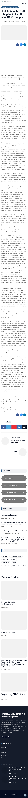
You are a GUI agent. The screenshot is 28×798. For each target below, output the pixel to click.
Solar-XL (3, 755)
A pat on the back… (8, 632)
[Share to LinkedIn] (24, 45)
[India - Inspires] (14, 3)
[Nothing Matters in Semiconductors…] (14, 590)
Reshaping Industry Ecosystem (10, 7)
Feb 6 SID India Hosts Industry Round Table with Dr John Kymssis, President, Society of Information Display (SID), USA (14, 539)
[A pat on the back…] (14, 620)
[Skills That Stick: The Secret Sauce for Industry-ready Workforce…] (4, 770)
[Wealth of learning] (14, 478)
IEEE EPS (9, 421)
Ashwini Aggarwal (9, 21)
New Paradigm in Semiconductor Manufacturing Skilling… (17, 778)
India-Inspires (5, 747)
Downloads (4, 758)
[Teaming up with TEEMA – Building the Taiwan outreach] (14, 682)
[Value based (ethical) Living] (14, 492)
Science (3, 752)
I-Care (3, 750)
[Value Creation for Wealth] (14, 485)
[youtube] (9, 737)
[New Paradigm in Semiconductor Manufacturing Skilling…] (4, 779)
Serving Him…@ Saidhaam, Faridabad (15, 531)
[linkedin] (6, 737)
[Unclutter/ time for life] (14, 500)
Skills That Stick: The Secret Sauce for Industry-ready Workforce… (17, 769)
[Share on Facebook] (17, 45)
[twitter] (2, 737)
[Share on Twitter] (21, 45)
